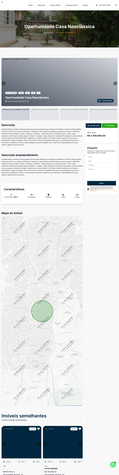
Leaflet (64, 405)
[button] (4, 83)
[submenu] (116, 5)
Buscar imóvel (55, 5)
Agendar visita (95, 125)
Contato (85, 5)
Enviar (101, 183)
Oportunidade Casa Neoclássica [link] (65, 32)
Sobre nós (41, 5)
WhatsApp (110, 125)
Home (30, 5)
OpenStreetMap (72, 405)
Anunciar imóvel (71, 5)
